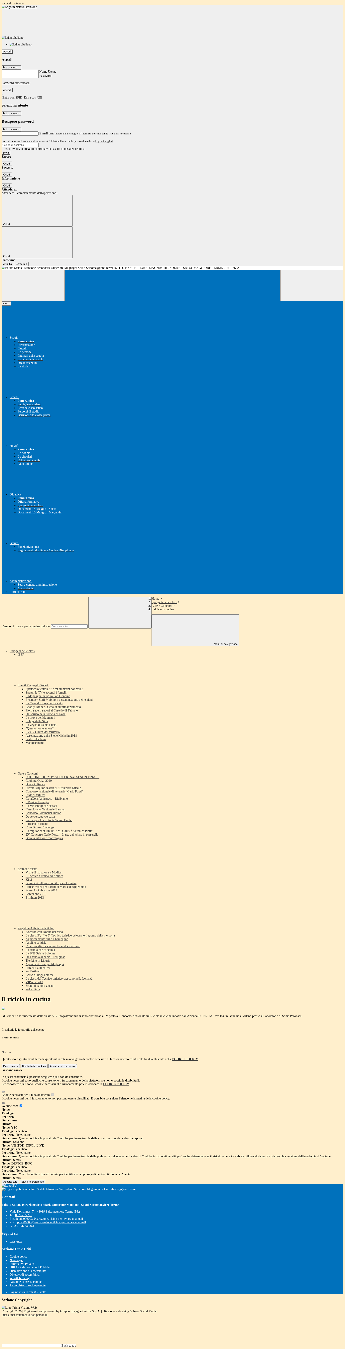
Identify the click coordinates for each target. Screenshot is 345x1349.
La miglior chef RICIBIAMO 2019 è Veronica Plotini (59, 831)
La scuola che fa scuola (40, 949)
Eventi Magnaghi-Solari (33, 685)
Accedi (7, 51)
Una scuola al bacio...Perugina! (45, 957)
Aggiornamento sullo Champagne (47, 939)
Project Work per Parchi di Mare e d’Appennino (56, 886)
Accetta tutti (62, 1066)
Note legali (16, 1260)
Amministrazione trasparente (28, 1285)
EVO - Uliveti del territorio (43, 732)
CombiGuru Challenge (40, 827)
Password (45, 75)
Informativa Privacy (22, 1263)
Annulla (7, 263)
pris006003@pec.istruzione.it (51, 1222)
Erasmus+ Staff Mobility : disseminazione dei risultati (59, 699)
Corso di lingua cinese (40, 975)
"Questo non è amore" (40, 728)
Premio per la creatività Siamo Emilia (49, 820)
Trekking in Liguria (38, 960)
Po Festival (33, 971)
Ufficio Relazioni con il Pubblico (30, 1267)
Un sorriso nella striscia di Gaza (45, 714)
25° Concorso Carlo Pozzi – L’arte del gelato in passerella (62, 834)
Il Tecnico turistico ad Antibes (44, 876)
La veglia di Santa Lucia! (41, 724)
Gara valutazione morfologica (44, 838)
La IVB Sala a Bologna (40, 953)
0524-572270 (23, 1215)
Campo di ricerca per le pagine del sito (26, 626)
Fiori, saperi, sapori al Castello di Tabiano (52, 710)
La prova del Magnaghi (40, 717)
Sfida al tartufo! (35, 795)
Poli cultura (33, 989)
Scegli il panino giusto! (40, 985)
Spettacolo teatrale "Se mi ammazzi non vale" (54, 689)
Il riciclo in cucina (37, 823)
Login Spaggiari (104, 141)
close (6, 303)
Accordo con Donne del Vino (44, 932)
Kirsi (29, 879)
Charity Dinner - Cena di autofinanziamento (53, 707)
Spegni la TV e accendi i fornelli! (46, 692)
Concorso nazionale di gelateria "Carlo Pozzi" (54, 791)
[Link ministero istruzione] (19, 7)
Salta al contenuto (13, 3)
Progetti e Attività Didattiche (36, 928)
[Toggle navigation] (33, 285)
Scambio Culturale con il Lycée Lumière (51, 883)
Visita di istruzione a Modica (43, 872)
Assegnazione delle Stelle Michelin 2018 (51, 735)
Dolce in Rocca (35, 784)
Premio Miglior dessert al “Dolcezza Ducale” (54, 787)
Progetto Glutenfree (38, 967)
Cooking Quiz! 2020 (39, 780)
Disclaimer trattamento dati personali (25, 1314)
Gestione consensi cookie (26, 1281)
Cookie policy (18, 1256)
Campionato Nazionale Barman (45, 809)
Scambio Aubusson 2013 (41, 890)
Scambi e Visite (28, 868)
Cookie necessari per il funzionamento (26, 1094)
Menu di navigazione (225, 643)
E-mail (43, 133)
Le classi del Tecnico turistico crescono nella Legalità (59, 978)
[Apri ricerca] (311, 285)
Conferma (21, 263)
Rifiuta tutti (34, 1066)
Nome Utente (47, 71)
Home (155, 598)
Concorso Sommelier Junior (43, 813)
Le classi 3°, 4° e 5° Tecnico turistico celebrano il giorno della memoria (70, 935)
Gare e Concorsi (162, 605)
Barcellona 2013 (36, 894)
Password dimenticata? (16, 83)
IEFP (21, 654)
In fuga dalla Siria (37, 721)
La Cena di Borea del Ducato (44, 703)
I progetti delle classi (164, 602)
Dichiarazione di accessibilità (28, 1271)
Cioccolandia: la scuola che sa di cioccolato (53, 946)
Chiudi (6, 163)
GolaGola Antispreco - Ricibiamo (47, 798)
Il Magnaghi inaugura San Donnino (48, 696)
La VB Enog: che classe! (41, 805)
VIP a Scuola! (34, 982)
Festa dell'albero (36, 739)
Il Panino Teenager (37, 802)
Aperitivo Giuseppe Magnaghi (45, 964)
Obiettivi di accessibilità (25, 1274)
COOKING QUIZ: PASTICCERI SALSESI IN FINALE (62, 777)
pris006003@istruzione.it (51, 1218)
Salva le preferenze (32, 1181)
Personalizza (10, 1066)
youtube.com (10, 1106)
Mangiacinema (35, 742)
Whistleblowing (20, 1278)
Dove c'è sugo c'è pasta (40, 816)
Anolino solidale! (36, 942)
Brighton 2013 (35, 897)
